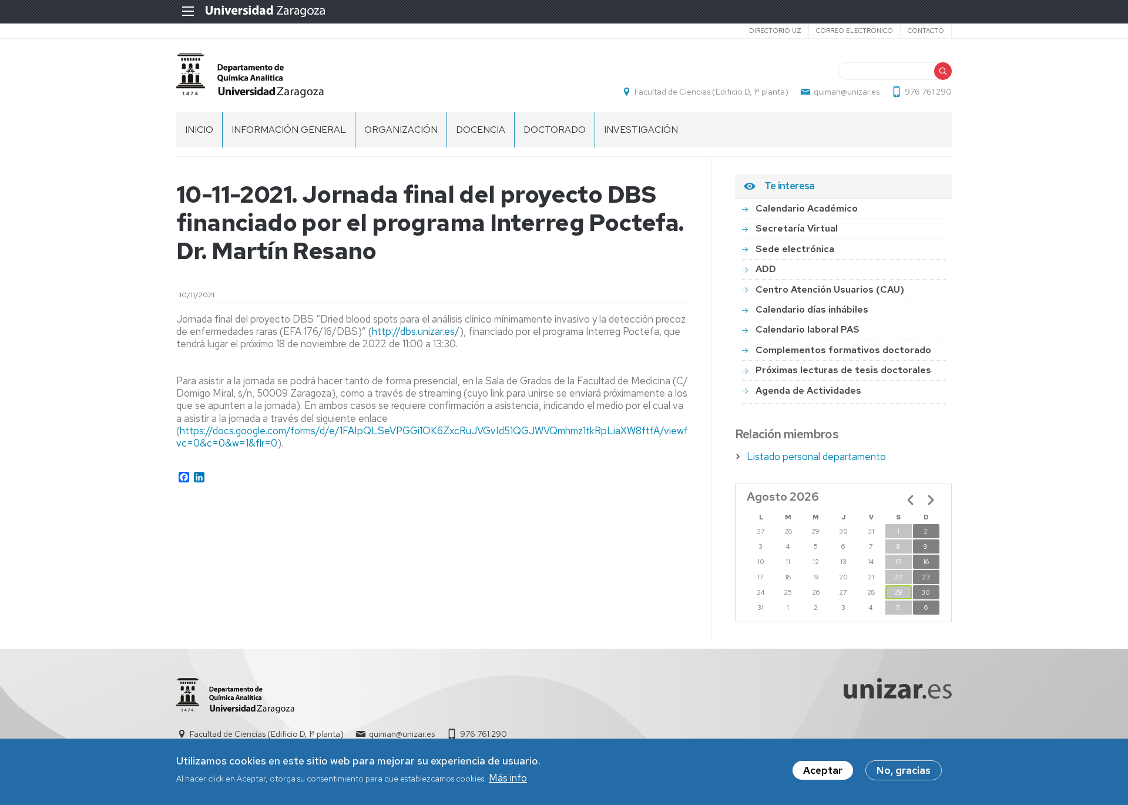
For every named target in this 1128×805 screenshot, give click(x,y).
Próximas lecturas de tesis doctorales (843, 370)
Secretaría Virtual (797, 228)
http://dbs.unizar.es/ (415, 331)
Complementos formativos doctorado (843, 350)
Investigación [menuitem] (641, 129)
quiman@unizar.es (846, 91)
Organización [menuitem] (401, 129)
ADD (766, 269)
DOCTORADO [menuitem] (554, 129)
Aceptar (822, 770)
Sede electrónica (795, 249)
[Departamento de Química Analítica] (250, 75)
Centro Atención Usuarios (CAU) (830, 289)
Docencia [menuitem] (480, 129)
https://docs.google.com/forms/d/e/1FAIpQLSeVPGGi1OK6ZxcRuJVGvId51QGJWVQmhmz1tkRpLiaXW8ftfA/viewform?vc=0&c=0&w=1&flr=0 (442, 437)
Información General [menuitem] (288, 129)
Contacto (926, 30)
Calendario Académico (807, 208)
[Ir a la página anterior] (911, 500)
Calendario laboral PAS (808, 329)
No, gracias (904, 770)
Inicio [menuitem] (199, 129)
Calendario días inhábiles (812, 309)
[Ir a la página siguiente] (931, 500)
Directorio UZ (775, 30)
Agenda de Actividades (808, 390)
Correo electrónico (854, 30)
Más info (508, 778)
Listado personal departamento (816, 456)
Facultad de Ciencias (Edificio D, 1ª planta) (711, 91)
